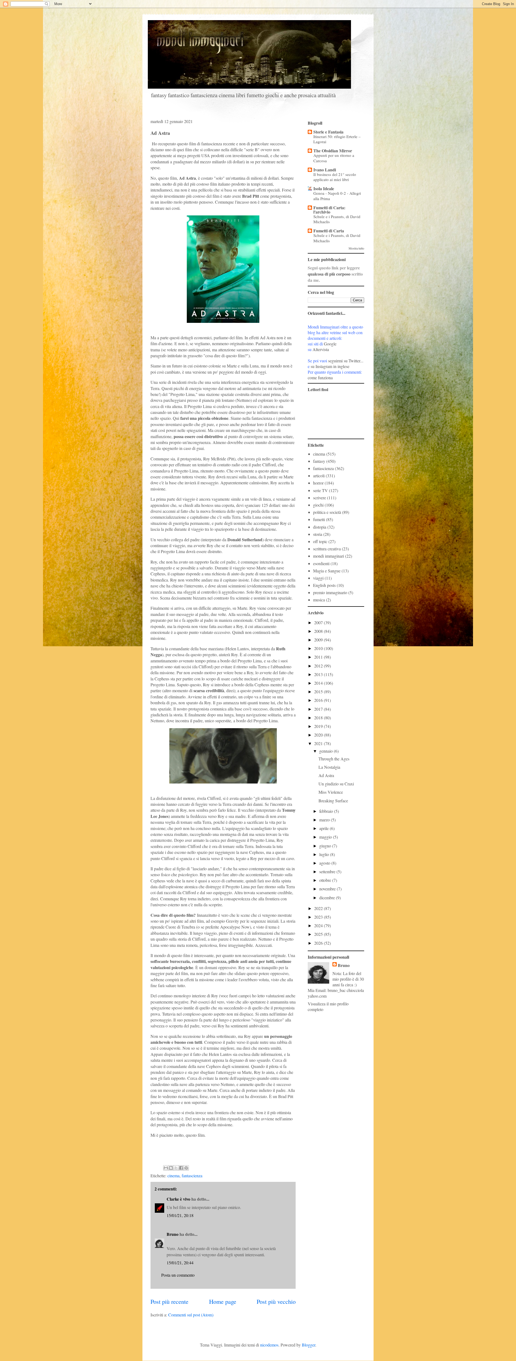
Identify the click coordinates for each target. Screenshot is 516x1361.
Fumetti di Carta (328, 231)
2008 (319, 631)
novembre (328, 888)
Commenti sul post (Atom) (190, 1314)
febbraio (326, 811)
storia (317, 534)
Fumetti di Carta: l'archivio (329, 209)
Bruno (172, 1234)
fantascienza (192, 1175)
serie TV (320, 490)
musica (319, 599)
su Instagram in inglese (330, 366)
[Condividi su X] (176, 1168)
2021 (319, 743)
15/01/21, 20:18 (180, 1215)
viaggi (318, 578)
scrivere (319, 497)
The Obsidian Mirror (332, 150)
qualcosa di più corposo (329, 274)
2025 (319, 934)
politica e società (327, 512)
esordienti (321, 563)
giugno (325, 846)
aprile (324, 828)
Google (330, 343)
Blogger (308, 1345)
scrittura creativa (327, 548)
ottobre (325, 880)
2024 (319, 925)
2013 (319, 674)
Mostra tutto (356, 248)
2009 (319, 639)
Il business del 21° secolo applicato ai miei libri (334, 177)
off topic (320, 541)
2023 (319, 917)
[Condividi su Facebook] (181, 1168)
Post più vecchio (276, 1301)
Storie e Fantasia (328, 132)
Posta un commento (178, 1275)
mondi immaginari (328, 556)
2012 (319, 666)
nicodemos (269, 1345)
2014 (319, 683)
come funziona (320, 377)
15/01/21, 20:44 (180, 1262)
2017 (319, 709)
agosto (325, 863)
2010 (319, 648)
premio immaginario (330, 592)
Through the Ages (333, 758)
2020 (319, 735)
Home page (222, 1301)
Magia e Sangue (327, 570)
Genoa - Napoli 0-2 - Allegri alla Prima (337, 195)
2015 (319, 691)
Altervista (321, 349)
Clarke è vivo (178, 1199)
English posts (324, 585)
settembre (327, 871)
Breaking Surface (333, 800)
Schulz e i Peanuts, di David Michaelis (336, 219)
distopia (319, 527)
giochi (318, 505)
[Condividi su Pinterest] (186, 1168)
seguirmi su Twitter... (345, 360)
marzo (325, 819)
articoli (319, 475)
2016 (319, 700)
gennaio (326, 751)
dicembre (327, 897)
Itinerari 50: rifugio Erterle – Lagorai (337, 139)
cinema (173, 1175)
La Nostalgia (329, 767)
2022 (319, 908)
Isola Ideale (323, 188)
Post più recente (169, 1301)
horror (318, 483)
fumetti (319, 519)
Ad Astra (326, 775)
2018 (319, 717)
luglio (324, 854)
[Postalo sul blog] (171, 1168)
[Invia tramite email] (166, 1168)
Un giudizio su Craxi (336, 783)
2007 (319, 622)
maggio (326, 837)
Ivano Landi (324, 170)
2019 (319, 726)
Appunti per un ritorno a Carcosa (333, 158)
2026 (319, 943)
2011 (319, 657)
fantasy (319, 461)
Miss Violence (330, 792)
